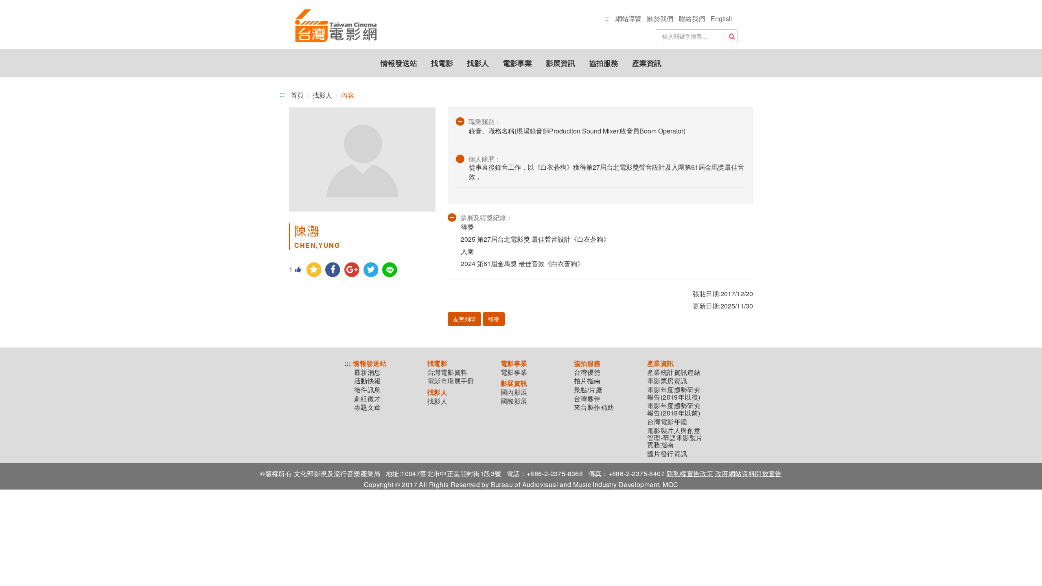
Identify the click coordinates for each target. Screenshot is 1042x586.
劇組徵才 (367, 398)
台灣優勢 (587, 372)
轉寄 (493, 319)
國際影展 (514, 401)
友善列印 (464, 319)
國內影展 (514, 392)
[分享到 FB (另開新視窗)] (333, 270)
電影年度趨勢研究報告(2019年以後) (674, 393)
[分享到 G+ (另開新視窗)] (352, 270)
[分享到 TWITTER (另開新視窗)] (371, 270)
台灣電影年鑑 (667, 421)
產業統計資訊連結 (674, 372)
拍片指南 (587, 381)
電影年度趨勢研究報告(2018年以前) (674, 409)
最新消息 (367, 372)
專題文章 (367, 407)
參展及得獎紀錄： (486, 217)
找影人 (478, 63)
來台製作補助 (594, 407)
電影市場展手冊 (450, 381)
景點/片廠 (588, 390)
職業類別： (484, 121)
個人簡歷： (484, 159)
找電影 (442, 63)
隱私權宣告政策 (690, 473)
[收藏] (314, 270)
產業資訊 (646, 63)
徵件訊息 (367, 390)
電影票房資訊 (667, 381)
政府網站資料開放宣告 (748, 473)
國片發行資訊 (667, 453)
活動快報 (367, 381)
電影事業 (517, 63)
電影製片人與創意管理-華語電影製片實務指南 (675, 437)
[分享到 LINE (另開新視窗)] (390, 270)
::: (607, 18)
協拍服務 (603, 63)
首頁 (297, 95)
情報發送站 (399, 63)
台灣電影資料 (447, 372)
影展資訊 (560, 63)
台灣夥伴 (587, 398)
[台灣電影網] (336, 26)
